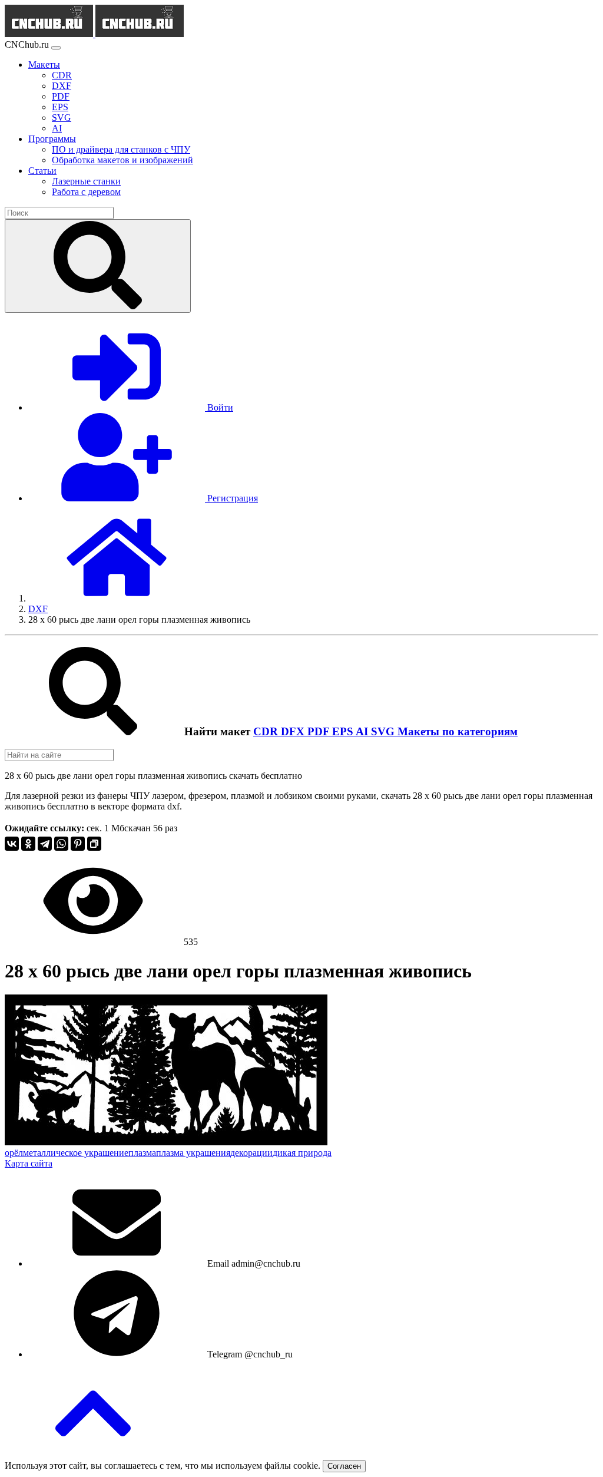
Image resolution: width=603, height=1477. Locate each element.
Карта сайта (28, 1163)
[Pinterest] (78, 844)
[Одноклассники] (28, 844)
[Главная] (116, 598)
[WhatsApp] (61, 844)
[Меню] (56, 47)
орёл (14, 1153)
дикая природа (302, 1153)
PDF (319, 731)
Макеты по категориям (457, 731)
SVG (384, 731)
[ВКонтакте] (12, 844)
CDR (267, 731)
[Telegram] (45, 844)
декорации (251, 1153)
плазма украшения (193, 1153)
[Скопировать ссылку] (94, 844)
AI (363, 731)
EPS (344, 731)
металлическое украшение (75, 1153)
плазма (142, 1153)
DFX (294, 731)
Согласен (344, 1466)
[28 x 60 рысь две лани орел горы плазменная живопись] (166, 1142)
